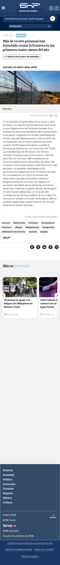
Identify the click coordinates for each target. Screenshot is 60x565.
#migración (48, 227)
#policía (33, 232)
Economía (9, 484)
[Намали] (55, 115)
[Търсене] (49, 26)
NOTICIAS (8, 35)
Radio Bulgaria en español (24, 56)
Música (7, 497)
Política (7, 479)
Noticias (8, 470)
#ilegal (18, 227)
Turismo (8, 488)
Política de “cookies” (44, 549)
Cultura (7, 502)
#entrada (33, 223)
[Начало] (30, 5)
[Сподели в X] (38, 247)
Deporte (8, 493)
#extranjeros (47, 223)
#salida (44, 232)
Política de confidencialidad (18, 549)
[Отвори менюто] (3, 7)
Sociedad (8, 474)
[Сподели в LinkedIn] (44, 247)
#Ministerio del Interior (14, 232)
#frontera (7, 227)
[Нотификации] (51, 8)
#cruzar (6, 223)
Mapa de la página (30, 556)
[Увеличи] (51, 115)
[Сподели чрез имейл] (56, 247)
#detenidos (19, 223)
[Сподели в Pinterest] (50, 247)
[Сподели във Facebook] (32, 247)
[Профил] (56, 8)
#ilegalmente (32, 227)
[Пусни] (52, 18)
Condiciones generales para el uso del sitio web (30, 543)
